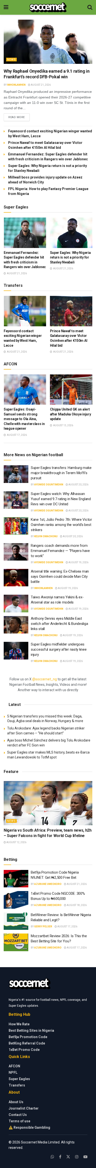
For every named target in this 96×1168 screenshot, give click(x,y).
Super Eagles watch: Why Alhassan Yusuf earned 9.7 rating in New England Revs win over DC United (61, 499)
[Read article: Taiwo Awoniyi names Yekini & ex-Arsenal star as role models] (16, 603)
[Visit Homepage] (47, 7)
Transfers (17, 1085)
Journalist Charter (24, 1108)
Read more (19, 117)
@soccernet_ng (44, 679)
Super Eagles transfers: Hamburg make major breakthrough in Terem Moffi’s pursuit (61, 473)
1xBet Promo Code (24, 1050)
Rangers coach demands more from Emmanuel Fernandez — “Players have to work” (60, 550)
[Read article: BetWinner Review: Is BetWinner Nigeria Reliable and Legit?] (16, 921)
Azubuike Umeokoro (48, 884)
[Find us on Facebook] (60, 1157)
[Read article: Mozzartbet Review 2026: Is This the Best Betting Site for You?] (16, 942)
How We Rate (19, 1024)
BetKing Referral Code (27, 1043)
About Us (16, 1102)
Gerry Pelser (43, 926)
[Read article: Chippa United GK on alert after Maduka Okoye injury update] (71, 389)
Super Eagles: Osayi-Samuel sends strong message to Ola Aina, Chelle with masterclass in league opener (24, 418)
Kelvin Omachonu (46, 536)
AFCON (14, 1066)
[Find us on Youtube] (85, 1157)
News (11, 59)
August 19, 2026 (78, 562)
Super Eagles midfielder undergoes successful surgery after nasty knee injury (59, 649)
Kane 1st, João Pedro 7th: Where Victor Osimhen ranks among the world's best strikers (61, 524)
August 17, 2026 (67, 926)
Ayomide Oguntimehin (48, 484)
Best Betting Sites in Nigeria (31, 1030)
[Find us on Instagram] (77, 1157)
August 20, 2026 (78, 484)
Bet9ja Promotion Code (28, 1037)
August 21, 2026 (40, 84)
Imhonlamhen (16, 84)
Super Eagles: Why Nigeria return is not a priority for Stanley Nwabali (70, 257)
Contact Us (18, 1115)
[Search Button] (89, 7)
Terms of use (19, 1121)
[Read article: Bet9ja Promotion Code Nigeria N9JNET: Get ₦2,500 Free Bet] (16, 879)
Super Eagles (19, 1079)
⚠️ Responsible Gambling (29, 1127)
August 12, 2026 (16, 842)
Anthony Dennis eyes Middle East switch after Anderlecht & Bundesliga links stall (59, 623)
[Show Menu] (6, 7)
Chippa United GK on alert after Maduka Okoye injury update (70, 414)
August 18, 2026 (76, 905)
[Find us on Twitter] (68, 1157)
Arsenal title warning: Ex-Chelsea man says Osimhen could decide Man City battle (60, 576)
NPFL (13, 1072)
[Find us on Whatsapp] (52, 1157)
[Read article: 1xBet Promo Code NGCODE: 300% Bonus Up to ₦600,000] (16, 900)
